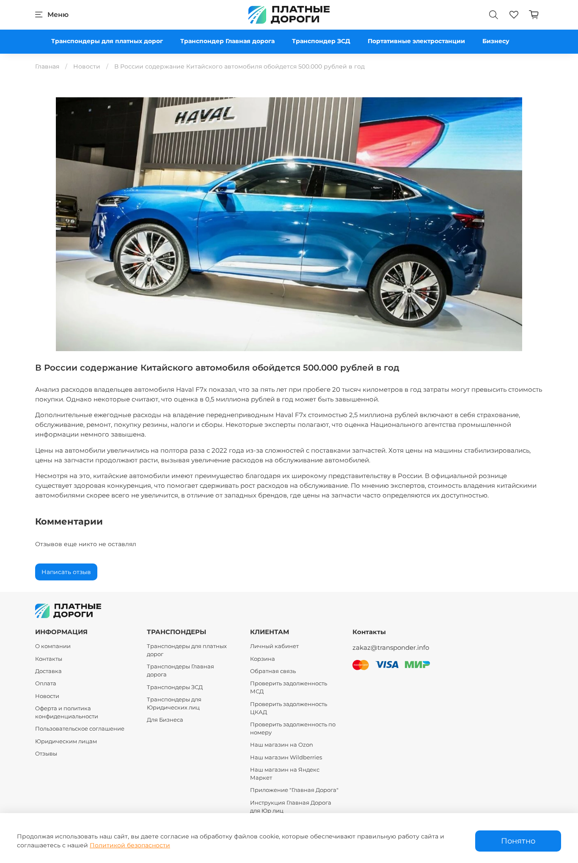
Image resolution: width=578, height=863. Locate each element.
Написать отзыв (66, 572)
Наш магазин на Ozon (281, 745)
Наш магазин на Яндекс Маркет (284, 774)
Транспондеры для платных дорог (107, 41)
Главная (47, 66)
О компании (53, 646)
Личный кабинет (274, 646)
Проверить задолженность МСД (288, 687)
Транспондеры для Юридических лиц (174, 703)
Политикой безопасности (130, 845)
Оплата (45, 683)
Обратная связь (273, 671)
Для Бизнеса (165, 720)
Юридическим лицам (66, 741)
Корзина (262, 659)
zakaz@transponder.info (390, 647)
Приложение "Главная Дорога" (294, 790)
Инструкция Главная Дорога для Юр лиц (290, 807)
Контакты (48, 659)
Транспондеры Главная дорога (180, 670)
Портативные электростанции (416, 41)
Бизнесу (495, 41)
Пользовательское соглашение (79, 729)
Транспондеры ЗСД (175, 687)
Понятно (518, 840)
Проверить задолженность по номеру (293, 728)
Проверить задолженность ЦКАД (288, 708)
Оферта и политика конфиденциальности (66, 712)
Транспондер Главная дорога (227, 41)
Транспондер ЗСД (321, 41)
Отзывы (46, 753)
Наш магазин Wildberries (286, 757)
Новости (86, 66)
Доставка (48, 671)
